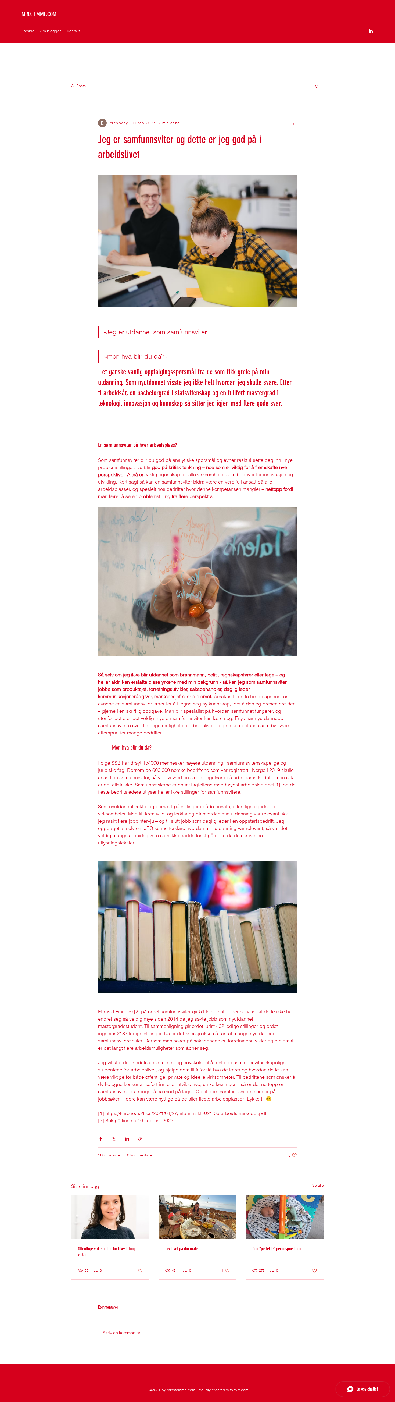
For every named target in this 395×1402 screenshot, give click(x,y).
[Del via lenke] (140, 1138)
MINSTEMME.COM (38, 14)
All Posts (78, 85)
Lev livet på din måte (181, 1249)
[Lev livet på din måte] (197, 1217)
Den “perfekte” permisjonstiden (276, 1249)
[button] (316, 86)
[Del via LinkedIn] (127, 1138)
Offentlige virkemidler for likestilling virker (106, 1252)
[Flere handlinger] (293, 123)
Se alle (318, 1185)
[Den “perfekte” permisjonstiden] (285, 1217)
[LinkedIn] (371, 31)
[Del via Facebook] (100, 1138)
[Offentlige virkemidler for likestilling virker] (110, 1217)
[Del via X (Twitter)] (113, 1138)
